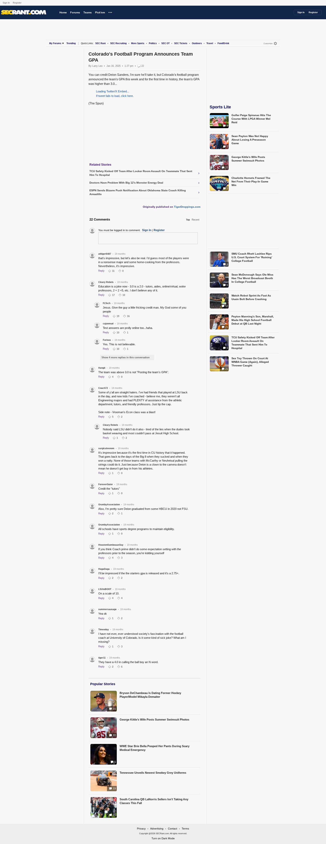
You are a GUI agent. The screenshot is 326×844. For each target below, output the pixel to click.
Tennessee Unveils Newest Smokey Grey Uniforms (153, 772)
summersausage (107, 609)
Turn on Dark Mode (163, 838)
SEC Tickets (180, 43)
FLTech (106, 303)
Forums (75, 12)
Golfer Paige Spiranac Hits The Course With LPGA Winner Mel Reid (251, 119)
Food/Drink (223, 43)
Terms (185, 828)
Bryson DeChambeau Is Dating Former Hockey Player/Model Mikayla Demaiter (150, 694)
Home (63, 12)
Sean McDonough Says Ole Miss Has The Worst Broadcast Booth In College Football (252, 278)
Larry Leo (97, 65)
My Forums (55, 43)
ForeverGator (105, 484)
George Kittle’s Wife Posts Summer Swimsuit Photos (154, 719)
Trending (71, 43)
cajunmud (108, 323)
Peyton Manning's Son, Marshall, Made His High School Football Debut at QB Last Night (252, 320)
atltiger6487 (104, 254)
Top (188, 219)
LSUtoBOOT (104, 589)
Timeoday (103, 629)
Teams (87, 12)
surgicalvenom (106, 448)
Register (17, 3)
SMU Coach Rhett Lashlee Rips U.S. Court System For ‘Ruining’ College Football (251, 257)
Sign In (6, 3)
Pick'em (100, 12)
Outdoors (197, 43)
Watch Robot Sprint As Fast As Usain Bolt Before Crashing (251, 297)
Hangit (101, 368)
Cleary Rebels (106, 282)
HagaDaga (104, 569)
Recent (195, 219)
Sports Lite (220, 107)
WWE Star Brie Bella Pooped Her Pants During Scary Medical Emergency (154, 747)
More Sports (137, 43)
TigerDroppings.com (187, 206)
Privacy (141, 828)
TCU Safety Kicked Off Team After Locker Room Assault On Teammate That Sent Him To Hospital (252, 343)
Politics (153, 43)
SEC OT (165, 43)
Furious (107, 340)
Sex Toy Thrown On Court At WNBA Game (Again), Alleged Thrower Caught (250, 362)
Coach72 (103, 388)
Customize (268, 43)
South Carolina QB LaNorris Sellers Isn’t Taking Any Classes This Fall (154, 801)
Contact (172, 828)
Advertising (156, 828)
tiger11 (102, 657)
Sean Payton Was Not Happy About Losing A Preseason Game (249, 140)
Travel (209, 43)
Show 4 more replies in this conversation (125, 357)
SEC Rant (100, 43)
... (110, 11)
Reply (101, 270)
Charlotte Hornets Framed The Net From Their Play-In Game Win (250, 181)
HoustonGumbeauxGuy (110, 545)
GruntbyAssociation (109, 504)
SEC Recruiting (118, 43)
